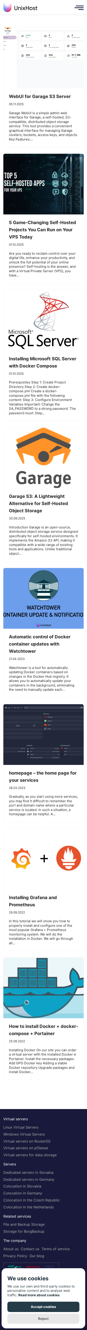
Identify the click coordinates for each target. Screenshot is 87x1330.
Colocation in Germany (22, 1193)
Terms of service (55, 1249)
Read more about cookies (39, 1295)
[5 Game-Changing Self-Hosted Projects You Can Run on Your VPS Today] (43, 184)
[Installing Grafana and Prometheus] (43, 859)
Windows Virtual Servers (24, 1134)
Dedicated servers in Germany (28, 1179)
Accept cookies (43, 1307)
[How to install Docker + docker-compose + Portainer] (43, 988)
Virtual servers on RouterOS (26, 1141)
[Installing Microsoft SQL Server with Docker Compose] (43, 320)
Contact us (30, 1249)
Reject (43, 1319)
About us (11, 1249)
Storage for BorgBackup (23, 1231)
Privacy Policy (15, 1256)
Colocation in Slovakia (22, 1186)
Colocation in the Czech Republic (31, 1200)
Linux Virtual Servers (20, 1127)
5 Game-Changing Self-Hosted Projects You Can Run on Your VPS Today (42, 230)
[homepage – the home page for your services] (43, 734)
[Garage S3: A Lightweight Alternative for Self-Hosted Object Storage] (43, 458)
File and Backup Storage (24, 1224)
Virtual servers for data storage (30, 1155)
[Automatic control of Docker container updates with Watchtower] (43, 598)
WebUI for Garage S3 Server (40, 96)
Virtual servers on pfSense (25, 1148)
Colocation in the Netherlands (28, 1207)
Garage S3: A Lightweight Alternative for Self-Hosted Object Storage (38, 503)
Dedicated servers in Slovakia (28, 1172)
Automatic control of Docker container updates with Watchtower (39, 644)
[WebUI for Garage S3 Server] (43, 58)
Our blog (36, 1256)
